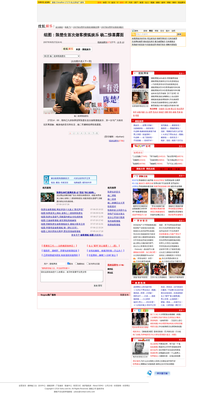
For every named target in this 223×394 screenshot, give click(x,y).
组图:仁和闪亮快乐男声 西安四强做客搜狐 (61, 231)
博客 (169, 3)
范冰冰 (155, 112)
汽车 (130, 3)
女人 (147, 3)
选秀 (150, 112)
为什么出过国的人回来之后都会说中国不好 (158, 361)
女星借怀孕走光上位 (140, 106)
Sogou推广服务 (48, 295)
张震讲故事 (169, 180)
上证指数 (137, 156)
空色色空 (154, 102)
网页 (151, 31)
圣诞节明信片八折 (139, 215)
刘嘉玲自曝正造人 (157, 215)
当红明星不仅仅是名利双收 (169, 350)
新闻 (145, 31)
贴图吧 (136, 164)
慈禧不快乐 (161, 44)
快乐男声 (180, 109)
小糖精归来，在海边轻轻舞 (169, 356)
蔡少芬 (173, 109)
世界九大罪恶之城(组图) (169, 243)
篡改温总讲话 (148, 41)
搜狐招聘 (50, 386)
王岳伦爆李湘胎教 (143, 261)
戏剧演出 (136, 332)
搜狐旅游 (154, 99)
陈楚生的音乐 (114, 192)
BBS (174, 3)
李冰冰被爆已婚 (158, 206)
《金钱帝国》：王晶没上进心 (170, 320)
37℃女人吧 (172, 164)
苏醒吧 (136, 160)
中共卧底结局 (150, 44)
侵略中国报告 (171, 44)
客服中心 (68, 386)
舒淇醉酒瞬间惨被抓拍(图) (169, 237)
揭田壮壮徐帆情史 (140, 206)
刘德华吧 (154, 160)
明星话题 (154, 326)
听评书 (135, 180)
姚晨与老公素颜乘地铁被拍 (144, 237)
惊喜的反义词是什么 (117, 210)
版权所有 (100, 389)
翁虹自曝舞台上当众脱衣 (169, 96)
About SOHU (98, 386)
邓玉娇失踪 (151, 38)
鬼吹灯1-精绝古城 (146, 183)
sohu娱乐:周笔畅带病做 (168, 78)
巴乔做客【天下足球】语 (169, 93)
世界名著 (157, 183)
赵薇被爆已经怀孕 (139, 209)
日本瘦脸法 (170, 41)
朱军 (135, 112)
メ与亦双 (154, 84)
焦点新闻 (154, 344)
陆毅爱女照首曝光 (175, 212)
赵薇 (139, 112)
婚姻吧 (153, 164)
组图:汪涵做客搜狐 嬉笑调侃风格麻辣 (58, 220)
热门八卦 (154, 314)
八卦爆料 (154, 317)
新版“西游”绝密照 (140, 277)
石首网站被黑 (137, 41)
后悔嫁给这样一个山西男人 (169, 353)
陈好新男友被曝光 (175, 215)
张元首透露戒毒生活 (170, 258)
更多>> (182, 73)
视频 (152, 3)
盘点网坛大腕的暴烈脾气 (143, 243)
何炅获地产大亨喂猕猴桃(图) (144, 225)
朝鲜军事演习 (162, 38)
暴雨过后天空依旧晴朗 (165, 364)
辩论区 (110, 273)
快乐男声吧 (172, 156)
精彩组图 (154, 323)
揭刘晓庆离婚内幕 (157, 209)
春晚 (174, 112)
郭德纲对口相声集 (146, 180)
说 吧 (148, 146)
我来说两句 (102, 42)
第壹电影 (154, 320)
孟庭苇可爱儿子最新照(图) (169, 249)
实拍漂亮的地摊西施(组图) (169, 240)
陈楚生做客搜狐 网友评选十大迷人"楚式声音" (62, 209)
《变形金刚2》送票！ (145, 258)
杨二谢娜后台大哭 (116, 203)
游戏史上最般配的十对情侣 (170, 255)
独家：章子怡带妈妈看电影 (170, 225)
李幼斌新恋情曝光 (175, 209)
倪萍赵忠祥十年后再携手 (169, 231)
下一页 (95, 133)
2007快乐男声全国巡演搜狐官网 (86, 27)
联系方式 (77, 386)
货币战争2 (175, 183)
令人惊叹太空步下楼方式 (172, 261)
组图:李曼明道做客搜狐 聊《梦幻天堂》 (59, 227)
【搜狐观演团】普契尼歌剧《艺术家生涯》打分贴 (161, 332)
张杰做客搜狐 (114, 221)
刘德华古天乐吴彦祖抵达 (169, 81)
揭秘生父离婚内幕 (176, 206)
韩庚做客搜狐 (114, 224)
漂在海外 (136, 361)
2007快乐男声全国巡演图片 (112, 27)
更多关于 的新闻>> (87, 235)
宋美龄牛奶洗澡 (138, 44)
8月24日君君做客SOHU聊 (169, 90)
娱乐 (113, 3)
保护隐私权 (86, 386)
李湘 (178, 112)
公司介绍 (108, 386)
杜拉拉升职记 (159, 180)
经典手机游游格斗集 (162, 186)
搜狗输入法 (32, 386)
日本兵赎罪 (172, 38)
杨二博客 (112, 195)
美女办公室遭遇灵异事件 (143, 246)
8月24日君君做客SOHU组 (169, 87)
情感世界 (154, 353)
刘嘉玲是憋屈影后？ (140, 91)
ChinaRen (60, 2)
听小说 (135, 183)
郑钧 (170, 112)
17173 (67, 2)
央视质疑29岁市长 (139, 38)
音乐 (162, 31)
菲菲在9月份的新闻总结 (168, 84)
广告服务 (59, 386)
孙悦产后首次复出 (116, 213)
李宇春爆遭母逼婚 (139, 212)
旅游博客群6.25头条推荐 (169, 99)
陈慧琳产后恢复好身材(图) (144, 228)
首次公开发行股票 (116, 217)
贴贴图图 (154, 347)
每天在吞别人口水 (140, 357)
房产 (136, 3)
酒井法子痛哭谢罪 (176, 277)
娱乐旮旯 (154, 350)
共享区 (135, 186)
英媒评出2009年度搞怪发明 (170, 347)
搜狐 (54, 2)
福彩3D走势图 (176, 186)
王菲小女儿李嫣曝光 (158, 277)
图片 (168, 31)
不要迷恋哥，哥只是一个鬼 (169, 344)
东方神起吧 (172, 160)
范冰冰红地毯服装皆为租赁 (144, 234)
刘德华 (161, 109)
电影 (143, 112)
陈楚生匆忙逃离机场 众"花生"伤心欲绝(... (76, 192)
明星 (137, 115)
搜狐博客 (154, 78)
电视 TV (68, 27)
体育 (105, 3)
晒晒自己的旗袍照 (148, 364)
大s (146, 112)
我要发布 (124, 295)
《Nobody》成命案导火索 (143, 249)
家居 (141, 3)
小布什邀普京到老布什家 (169, 105)
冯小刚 (167, 109)
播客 (158, 3)
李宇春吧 (154, 156)
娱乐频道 (59, 27)
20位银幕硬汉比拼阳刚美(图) (170, 326)
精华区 (110, 269)
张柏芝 (161, 112)
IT (126, 3)
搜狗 (82, 2)
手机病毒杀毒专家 (146, 186)
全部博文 (126, 386)
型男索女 (154, 356)
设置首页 (22, 386)
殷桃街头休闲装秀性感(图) (144, 231)
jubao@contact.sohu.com (84, 392)
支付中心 (42, 386)
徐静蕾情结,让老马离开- (168, 102)
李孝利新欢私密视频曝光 (169, 246)
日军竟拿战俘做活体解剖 (143, 240)
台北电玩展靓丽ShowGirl (143, 255)
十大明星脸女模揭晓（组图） (170, 314)
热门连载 (136, 335)
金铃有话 (154, 93)
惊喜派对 (112, 206)
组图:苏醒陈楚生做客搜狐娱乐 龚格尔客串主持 (63, 224)
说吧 (173, 31)
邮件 (163, 3)
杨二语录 (112, 199)
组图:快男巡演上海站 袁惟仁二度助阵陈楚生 (62, 213)
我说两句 (181, 3)
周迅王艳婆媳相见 (157, 212)
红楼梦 (177, 180)
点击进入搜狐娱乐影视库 (169, 252)
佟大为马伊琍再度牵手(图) (169, 228)
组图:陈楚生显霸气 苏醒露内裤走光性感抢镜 (62, 217)
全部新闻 (117, 386)
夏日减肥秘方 (160, 41)
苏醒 (166, 112)
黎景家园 (154, 105)
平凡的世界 (165, 183)
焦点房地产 (75, 2)
